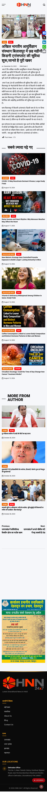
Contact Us (8, 725)
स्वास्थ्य (4, 42)
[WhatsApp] (44, 47)
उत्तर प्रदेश (8, 744)
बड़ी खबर (7, 707)
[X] (44, 37)
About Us (8, 716)
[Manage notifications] (41, 787)
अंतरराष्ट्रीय (5, 178)
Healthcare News (8, 254)
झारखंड (6, 748)
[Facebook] (44, 33)
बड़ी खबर (12, 430)
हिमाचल (10, 42)
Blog (6, 720)
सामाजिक (7, 712)
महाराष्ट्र (7, 753)
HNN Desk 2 (24, 66)
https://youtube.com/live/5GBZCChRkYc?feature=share (23, 564)
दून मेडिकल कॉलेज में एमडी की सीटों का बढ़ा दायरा (16, 434)
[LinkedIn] (44, 42)
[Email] (44, 51)
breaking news (7, 368)
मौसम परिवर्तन (6, 216)
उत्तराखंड (5, 430)
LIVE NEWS (39, 780)
